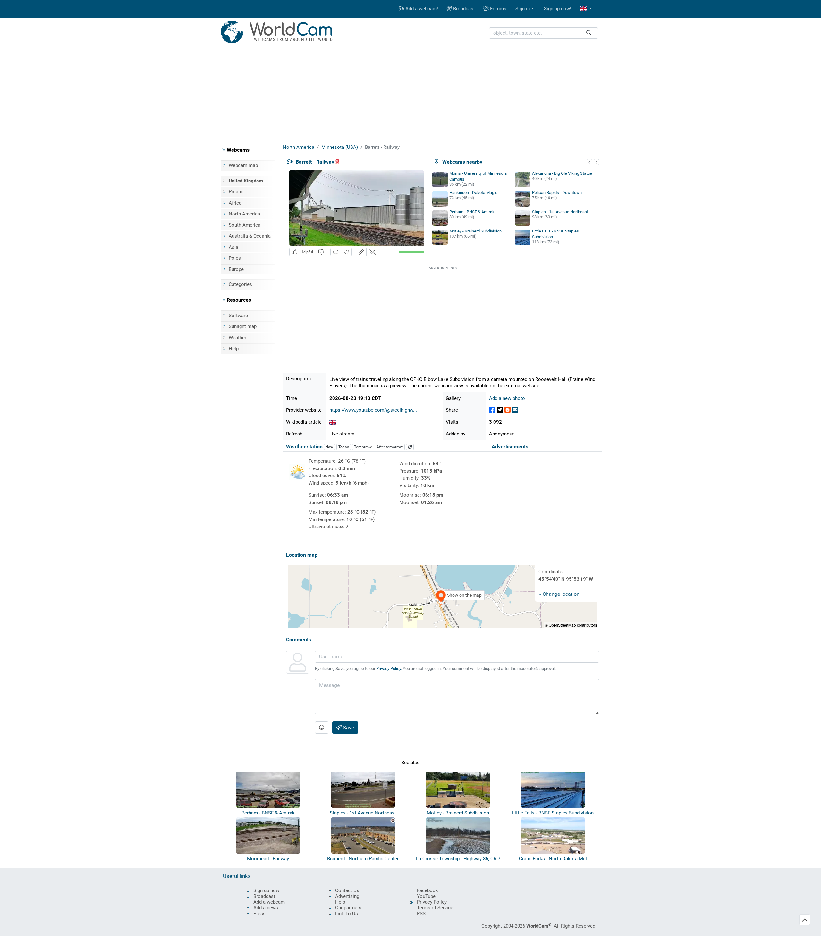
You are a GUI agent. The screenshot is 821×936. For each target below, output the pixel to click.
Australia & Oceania (250, 236)
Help (234, 348)
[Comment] (335, 252)
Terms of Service (435, 908)
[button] (586, 9)
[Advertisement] (410, 92)
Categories (240, 284)
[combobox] (543, 33)
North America (244, 214)
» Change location (559, 594)
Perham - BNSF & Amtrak (472, 211)
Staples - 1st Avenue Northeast (560, 211)
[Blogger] (507, 410)
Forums (497, 9)
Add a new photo (507, 398)
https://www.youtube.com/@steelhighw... (373, 410)
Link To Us (346, 913)
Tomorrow (363, 447)
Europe (236, 269)
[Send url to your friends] (515, 410)
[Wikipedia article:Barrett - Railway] (332, 422)
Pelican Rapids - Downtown (557, 192)
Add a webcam (269, 902)
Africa (235, 203)
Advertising (347, 896)
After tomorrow (390, 447)
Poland (236, 192)
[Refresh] (410, 447)
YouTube (426, 896)
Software (238, 315)
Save (348, 727)
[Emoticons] (321, 727)
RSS (421, 913)
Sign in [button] (522, 9)
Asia (233, 247)
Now (329, 447)
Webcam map (243, 165)
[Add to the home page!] (346, 252)
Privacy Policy (388, 668)
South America (244, 225)
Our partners (348, 908)
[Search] (588, 33)
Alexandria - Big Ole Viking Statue (562, 173)
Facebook (427, 890)
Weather (237, 338)
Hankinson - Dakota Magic (473, 192)
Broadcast (463, 9)
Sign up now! (557, 9)
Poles (235, 258)
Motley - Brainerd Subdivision (475, 231)
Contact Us (347, 890)
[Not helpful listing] (321, 252)
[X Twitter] (500, 410)
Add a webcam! (421, 9)
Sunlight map (243, 326)
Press (259, 913)
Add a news (265, 908)
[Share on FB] (492, 410)
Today (343, 447)
